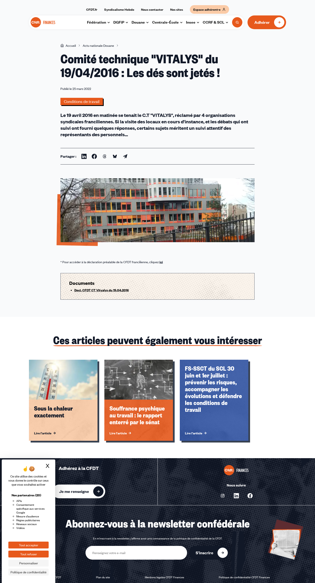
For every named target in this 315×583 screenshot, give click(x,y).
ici (161, 262)
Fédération (96, 22)
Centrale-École (165, 22)
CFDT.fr (91, 9)
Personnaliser (28, 563)
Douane (138, 22)
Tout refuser (28, 554)
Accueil (71, 45)
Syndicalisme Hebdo (119, 9)
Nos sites (176, 9)
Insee (190, 22)
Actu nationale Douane (98, 45)
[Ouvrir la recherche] (237, 22)
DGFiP (118, 22)
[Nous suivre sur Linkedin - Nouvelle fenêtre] (236, 495)
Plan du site (103, 577)
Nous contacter (152, 9)
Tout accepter (28, 545)
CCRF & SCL (213, 22)
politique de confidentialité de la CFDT (199, 538)
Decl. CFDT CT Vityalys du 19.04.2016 (101, 290)
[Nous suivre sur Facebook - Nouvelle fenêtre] (250, 495)
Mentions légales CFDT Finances (164, 577)
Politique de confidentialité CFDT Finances (244, 577)
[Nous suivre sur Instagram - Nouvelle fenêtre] (222, 495)
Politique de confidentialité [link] (28, 572)
